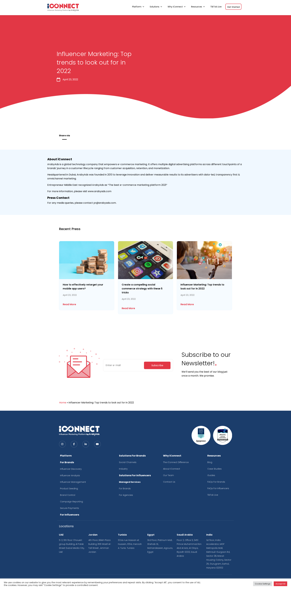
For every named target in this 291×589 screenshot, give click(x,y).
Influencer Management (73, 482)
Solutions (154, 6)
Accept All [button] (280, 583)
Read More (69, 304)
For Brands (125, 488)
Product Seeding (69, 488)
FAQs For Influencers (218, 488)
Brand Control (67, 495)
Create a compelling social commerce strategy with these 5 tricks (142, 288)
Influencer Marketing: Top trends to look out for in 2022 (202, 286)
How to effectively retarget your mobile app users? (83, 286)
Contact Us (169, 481)
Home (62, 402)
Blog (209, 462)
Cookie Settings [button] (262, 583)
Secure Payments (69, 508)
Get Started (233, 6)
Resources (196, 6)
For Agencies (126, 495)
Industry (123, 468)
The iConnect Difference (176, 462)
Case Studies (214, 468)
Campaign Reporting (71, 501)
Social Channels (127, 462)
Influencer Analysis (70, 475)
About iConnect (171, 468)
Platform (136, 6)
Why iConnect (175, 6)
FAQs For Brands (216, 481)
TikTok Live (216, 6)
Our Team (168, 475)
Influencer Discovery (71, 468)
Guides (211, 475)
